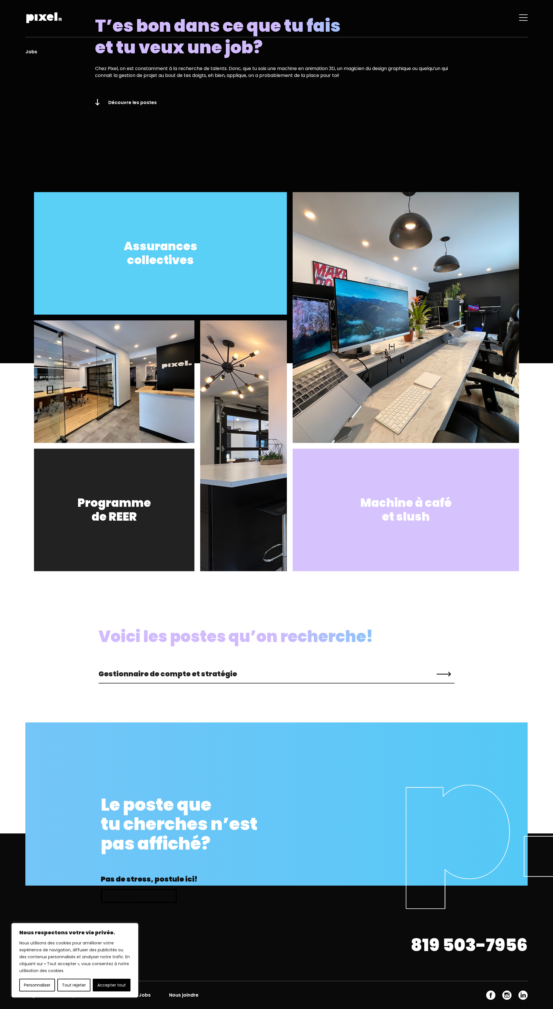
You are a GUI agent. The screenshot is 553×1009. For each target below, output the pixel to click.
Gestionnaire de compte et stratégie (168, 674)
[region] (75, 960)
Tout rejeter (74, 985)
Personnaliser (37, 985)
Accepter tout (111, 985)
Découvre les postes (132, 102)
